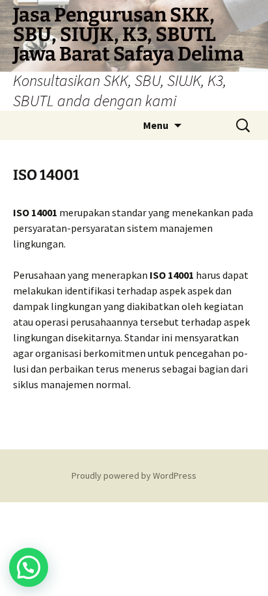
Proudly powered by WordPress (134, 475)
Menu (155, 125)
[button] (28, 567)
